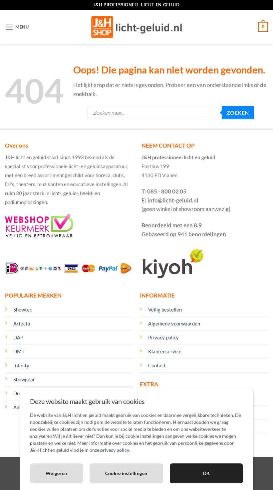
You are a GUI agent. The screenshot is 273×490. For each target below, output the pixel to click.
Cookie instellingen (126, 473)
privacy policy (114, 450)
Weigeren (56, 473)
